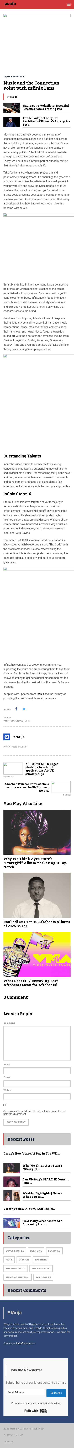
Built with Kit (35, 1411)
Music (27, 721)
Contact (8, 1441)
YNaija (13, 97)
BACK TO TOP (15, 1434)
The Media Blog (15, 1268)
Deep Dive (36, 1251)
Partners (7, 717)
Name (6, 1064)
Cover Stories (15, 1251)
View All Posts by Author (15, 747)
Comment (9, 1023)
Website (8, 1090)
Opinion (24, 1259)
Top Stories (43, 1277)
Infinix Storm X (17, 721)
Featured (54, 1251)
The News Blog (41, 1268)
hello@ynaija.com (25, 1343)
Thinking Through (17, 1277)
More (9, 1259)
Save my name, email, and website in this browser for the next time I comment (34, 1112)
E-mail (6, 1077)
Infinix (40, 694)
